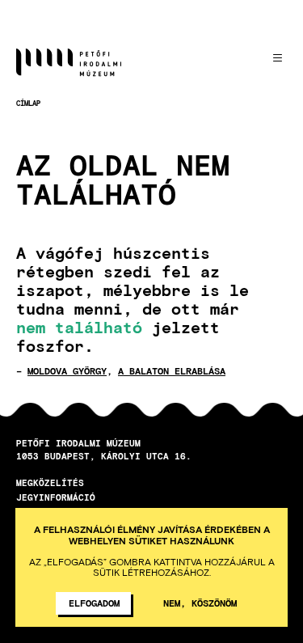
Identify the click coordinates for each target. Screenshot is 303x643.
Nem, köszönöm (200, 602)
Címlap (28, 103)
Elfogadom (94, 602)
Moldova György (67, 370)
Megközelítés (50, 482)
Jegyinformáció (55, 497)
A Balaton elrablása (171, 370)
